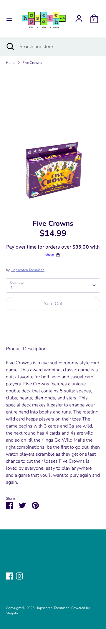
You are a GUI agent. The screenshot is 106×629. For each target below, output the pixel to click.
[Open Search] (9, 46)
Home (10, 62)
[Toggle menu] (9, 19)
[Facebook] (9, 576)
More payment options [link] (53, 336)
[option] (53, 140)
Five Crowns (32, 62)
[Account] (79, 16)
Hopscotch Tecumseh (52, 608)
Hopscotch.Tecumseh (27, 270)
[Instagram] (19, 576)
